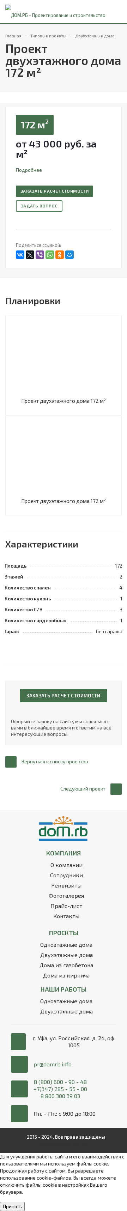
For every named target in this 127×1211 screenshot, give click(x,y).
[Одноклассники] (59, 254)
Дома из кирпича (66, 975)
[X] (30, 254)
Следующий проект (82, 789)
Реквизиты (66, 885)
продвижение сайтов (64, 1144)
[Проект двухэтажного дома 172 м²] (63, 357)
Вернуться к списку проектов (55, 761)
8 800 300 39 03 (60, 1095)
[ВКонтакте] (20, 254)
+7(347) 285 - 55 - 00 (60, 1088)
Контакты (66, 916)
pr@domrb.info (53, 1064)
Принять (12, 1206)
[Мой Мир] (69, 254)
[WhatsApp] (50, 254)
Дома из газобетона (66, 965)
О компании (66, 864)
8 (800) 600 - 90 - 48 (60, 1081)
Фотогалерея (66, 895)
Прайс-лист (66, 905)
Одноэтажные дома (66, 944)
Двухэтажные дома (66, 954)
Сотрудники (66, 875)
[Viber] (40, 254)
